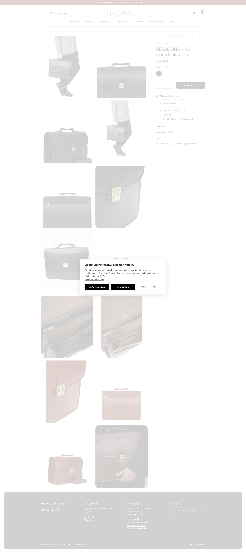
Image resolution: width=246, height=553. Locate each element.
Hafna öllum (123, 287)
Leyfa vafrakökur (97, 287)
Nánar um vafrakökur (94, 279)
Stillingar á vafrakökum (149, 287)
